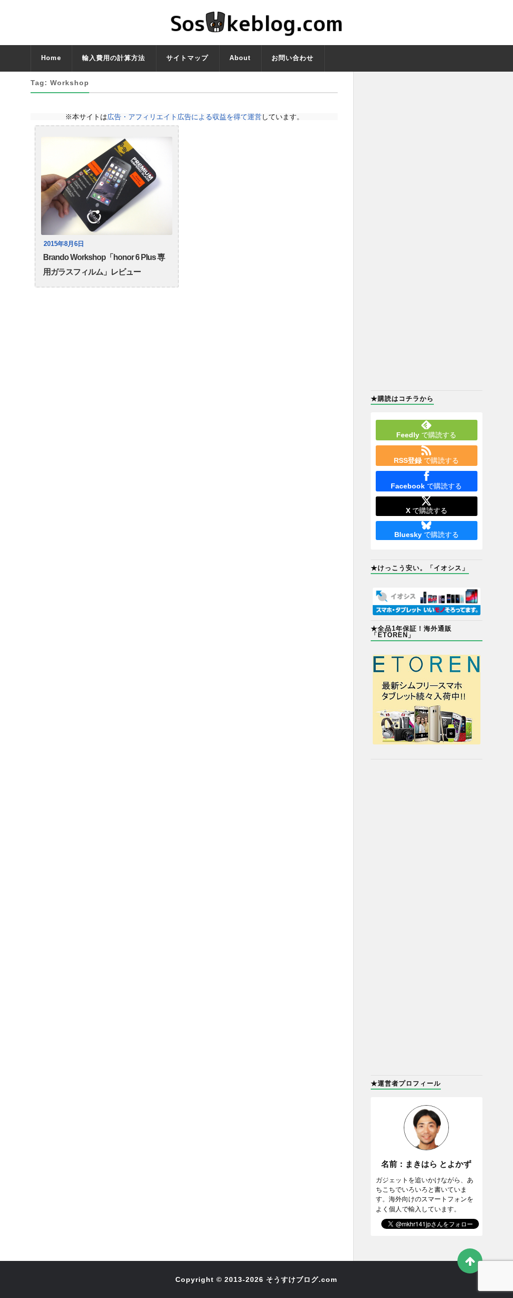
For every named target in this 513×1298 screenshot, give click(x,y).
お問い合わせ (293, 58)
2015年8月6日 (64, 243)
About (239, 58)
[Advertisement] (426, 230)
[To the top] (469, 1260)
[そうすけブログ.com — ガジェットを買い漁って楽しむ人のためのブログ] (256, 22)
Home (51, 58)
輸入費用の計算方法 (113, 58)
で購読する (426, 435)
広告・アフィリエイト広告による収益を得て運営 (184, 117)
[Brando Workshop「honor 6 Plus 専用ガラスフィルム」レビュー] (106, 186)
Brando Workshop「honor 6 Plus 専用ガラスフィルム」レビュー (104, 264)
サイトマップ (187, 58)
